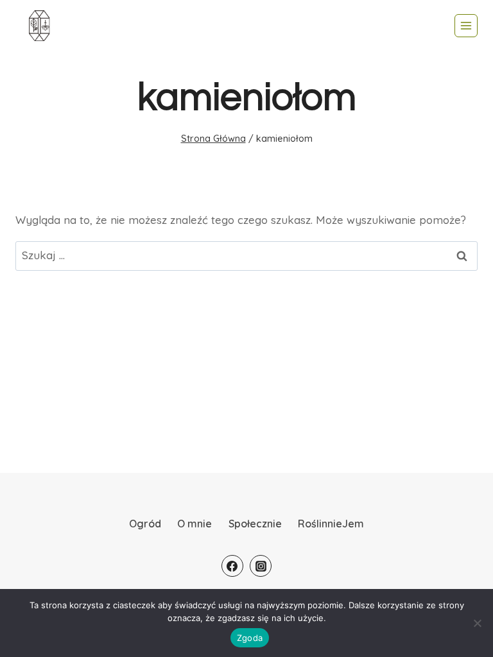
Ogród (145, 523)
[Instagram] (261, 566)
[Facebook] (232, 566)
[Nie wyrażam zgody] (477, 623)
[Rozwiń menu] (466, 25)
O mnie (194, 523)
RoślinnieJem (331, 523)
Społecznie (255, 523)
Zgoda (250, 638)
